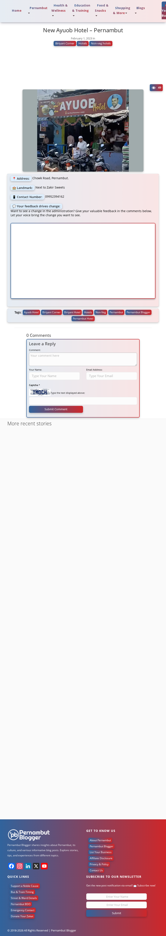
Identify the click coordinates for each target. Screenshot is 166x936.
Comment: (35, 350)
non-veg (101, 312)
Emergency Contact (22, 910)
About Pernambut (100, 840)
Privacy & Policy (99, 864)
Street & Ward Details (24, 898)
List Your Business (101, 852)
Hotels (82, 43)
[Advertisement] (83, 69)
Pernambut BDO (20, 904)
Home (16, 10)
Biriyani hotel (72, 312)
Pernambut (116, 312)
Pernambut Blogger (101, 846)
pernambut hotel (83, 318)
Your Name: (35, 369)
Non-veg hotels (101, 43)
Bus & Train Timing (22, 892)
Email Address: (94, 369)
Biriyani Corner (64, 43)
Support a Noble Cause (24, 886)
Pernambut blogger (138, 312)
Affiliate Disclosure (101, 858)
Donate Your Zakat (22, 916)
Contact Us (96, 870)
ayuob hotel (31, 312)
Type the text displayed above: (68, 392)
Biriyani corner (51, 312)
